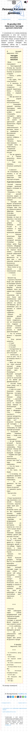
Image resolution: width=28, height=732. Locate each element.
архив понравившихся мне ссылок (9, 711)
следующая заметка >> (22, 19)
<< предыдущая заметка (5, 19)
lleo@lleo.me (22, 694)
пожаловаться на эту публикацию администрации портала (15, 709)
